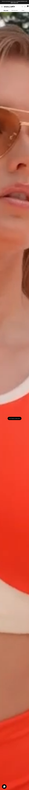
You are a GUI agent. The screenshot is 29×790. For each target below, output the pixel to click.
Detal (23, 9)
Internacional (15, 9)
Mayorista (6, 9)
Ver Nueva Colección (14, 417)
